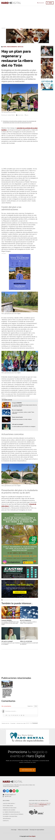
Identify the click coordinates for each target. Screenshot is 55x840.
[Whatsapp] (17, 790)
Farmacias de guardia (9, 809)
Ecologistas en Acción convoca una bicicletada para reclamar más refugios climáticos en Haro (7, 693)
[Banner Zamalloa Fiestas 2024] (47, 89)
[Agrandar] (36, 293)
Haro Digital (32, 836)
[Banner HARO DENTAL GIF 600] (27, 743)
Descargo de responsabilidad (37, 829)
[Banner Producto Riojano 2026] (27, 42)
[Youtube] (14, 790)
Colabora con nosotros (10, 816)
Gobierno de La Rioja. (39, 806)
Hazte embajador (8, 805)
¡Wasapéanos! (7, 818)
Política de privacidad (23, 829)
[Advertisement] (27, 17)
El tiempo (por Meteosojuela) (11, 812)
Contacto (6, 820)
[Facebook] (4, 790)
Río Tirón (21, 600)
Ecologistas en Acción (10, 600)
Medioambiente (12, 46)
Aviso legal (13, 829)
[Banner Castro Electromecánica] (19, 577)
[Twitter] (7, 790)
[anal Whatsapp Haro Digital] (47, 55)
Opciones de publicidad (9, 807)
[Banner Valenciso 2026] (19, 289)
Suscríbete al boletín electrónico (13, 814)
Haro (4, 46)
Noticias (20, 46)
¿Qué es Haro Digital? (9, 803)
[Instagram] (10, 790)
